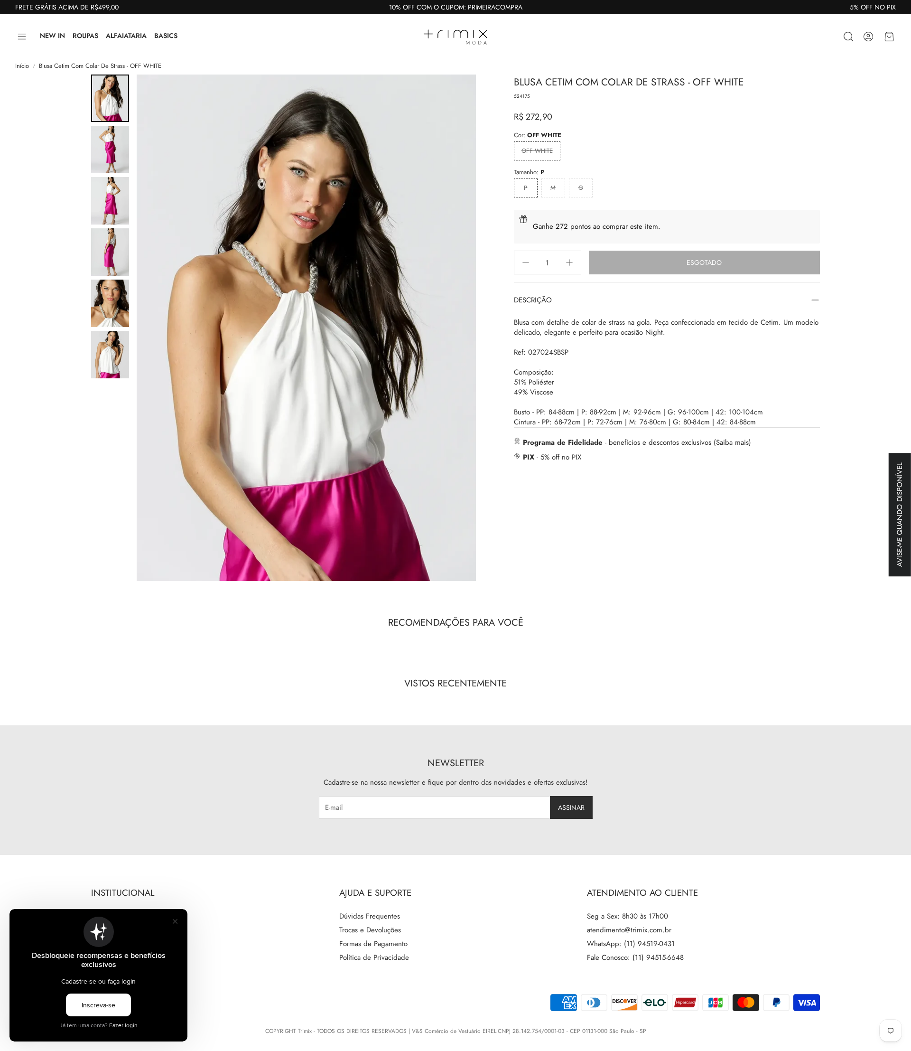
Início (22, 66)
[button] (21, 37)
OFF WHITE (537, 150)
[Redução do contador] (525, 262)
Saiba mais (732, 442)
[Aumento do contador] (569, 262)
